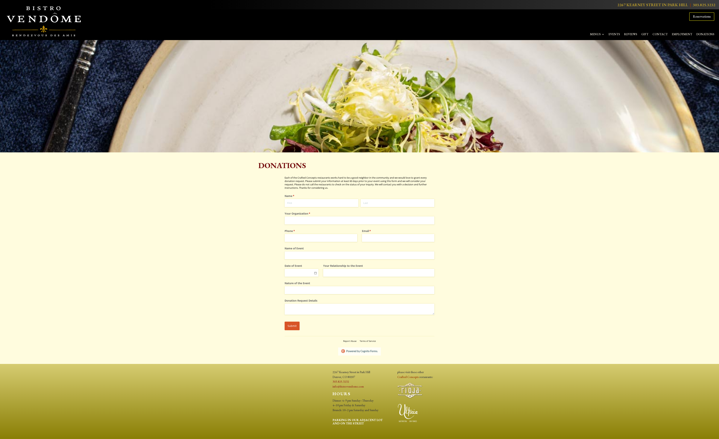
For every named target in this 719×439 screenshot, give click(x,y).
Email (372, 231)
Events (614, 34)
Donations (705, 34)
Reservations (702, 16)
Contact (660, 34)
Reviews (630, 34)
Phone (295, 231)
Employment (682, 34)
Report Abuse (350, 341)
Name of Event (294, 248)
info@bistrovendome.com (348, 386)
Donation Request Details (301, 300)
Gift (644, 34)
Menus (595, 34)
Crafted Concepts (408, 377)
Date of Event (293, 266)
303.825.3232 (704, 4)
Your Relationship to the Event (343, 266)
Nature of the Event (297, 283)
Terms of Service (368, 341)
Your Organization (303, 213)
